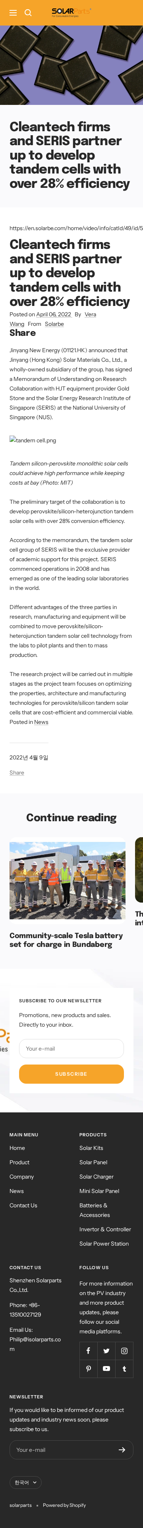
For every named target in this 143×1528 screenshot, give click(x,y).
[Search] (28, 12)
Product (19, 1162)
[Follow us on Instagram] (124, 1351)
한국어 (22, 1482)
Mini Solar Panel (99, 1191)
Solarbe (54, 323)
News (41, 722)
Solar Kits (91, 1147)
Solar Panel (93, 1162)
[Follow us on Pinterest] (88, 1369)
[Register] (122, 1450)
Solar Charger (96, 1176)
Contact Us (23, 1205)
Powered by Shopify (64, 1505)
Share (17, 772)
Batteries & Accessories (94, 1210)
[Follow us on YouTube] (106, 1369)
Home (17, 1147)
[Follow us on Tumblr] (124, 1369)
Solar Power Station (104, 1243)
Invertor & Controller (105, 1229)
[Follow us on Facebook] (88, 1351)
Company (22, 1176)
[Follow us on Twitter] (106, 1351)
